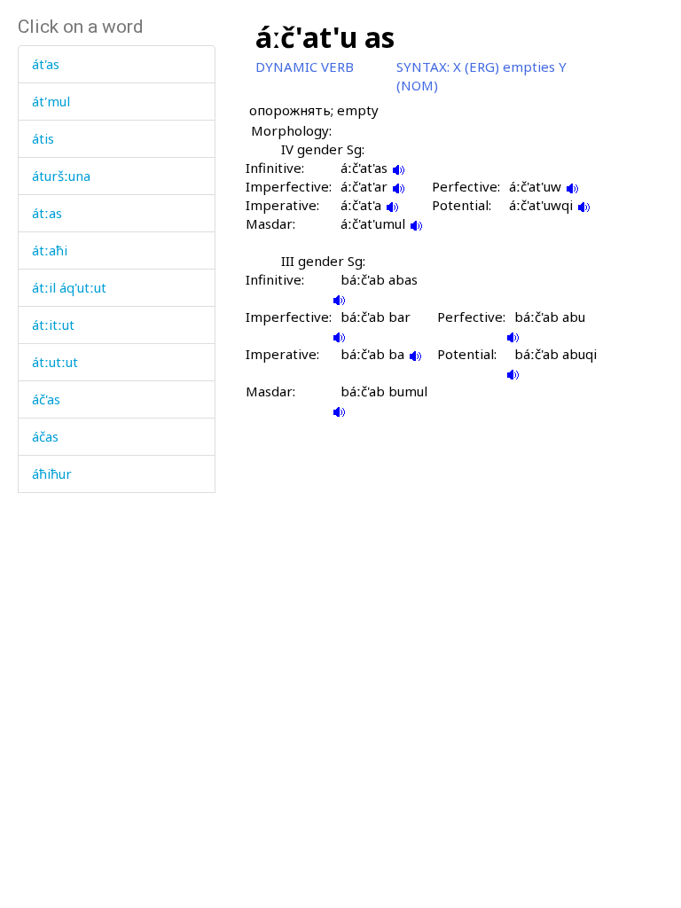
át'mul (51, 101)
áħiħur (52, 473)
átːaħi (49, 250)
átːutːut (55, 362)
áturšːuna (61, 175)
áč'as (46, 399)
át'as (45, 64)
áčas (45, 436)
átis (43, 138)
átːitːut (53, 324)
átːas (47, 213)
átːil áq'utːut (69, 287)
